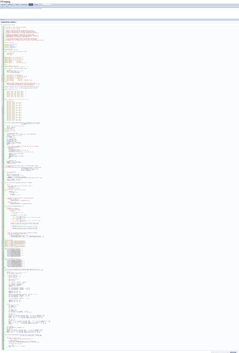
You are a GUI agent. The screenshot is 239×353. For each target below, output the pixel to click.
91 (2, 99)
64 (2, 77)
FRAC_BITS (22, 189)
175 (2, 167)
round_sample (18, 51)
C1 (26, 295)
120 (2, 122)
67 (2, 79)
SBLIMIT (17, 315)
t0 (11, 272)
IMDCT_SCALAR (19, 223)
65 (2, 78)
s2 (23, 272)
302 (2, 270)
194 (2, 182)
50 (2, 66)
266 (2, 240)
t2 (15, 272)
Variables (16, 8)
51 (2, 66)
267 (2, 241)
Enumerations (25, 8)
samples (37, 123)
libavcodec (2, 19)
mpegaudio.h (12, 47)
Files (9, 8)
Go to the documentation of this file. (8, 24)
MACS (10, 140)
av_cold (6, 182)
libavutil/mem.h (13, 44)
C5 (26, 298)
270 (2, 244)
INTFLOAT (17, 86)
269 (2, 243)
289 (2, 259)
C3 (34, 294)
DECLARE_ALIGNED (8, 86)
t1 (13, 272)
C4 (27, 289)
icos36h (17, 259)
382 (2, 334)
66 (2, 79)
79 (2, 89)
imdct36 (12, 270)
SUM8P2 (10, 150)
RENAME (21, 86)
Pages (40, 8)
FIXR (8, 249)
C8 (27, 288)
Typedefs (20, 8)
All (0, 8)
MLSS (10, 142)
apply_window (15, 177)
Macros (34, 8)
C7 (26, 295)
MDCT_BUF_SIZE (35, 86)
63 (2, 76)
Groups (37, 8)
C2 (27, 287)
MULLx (12, 312)
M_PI (27, 217)
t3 (17, 272)
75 (2, 86)
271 (2, 244)
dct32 (13, 176)
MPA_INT (16, 87)
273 (2, 246)
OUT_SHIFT (20, 70)
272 (2, 245)
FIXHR (29, 226)
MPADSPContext (24, 167)
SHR (17, 283)
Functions (12, 8)
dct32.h (11, 45)
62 (2, 75)
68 (2, 80)
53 (2, 68)
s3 (25, 272)
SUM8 (8, 140)
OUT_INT (33, 123)
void (22, 206)
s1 (21, 272)
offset (10, 172)
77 (2, 87)
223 (2, 206)
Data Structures (4, 8)
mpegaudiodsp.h (13, 46)
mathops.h (12, 45)
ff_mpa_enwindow (14, 188)
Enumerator (30, 8)
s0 (19, 272)
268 (2, 242)
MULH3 (12, 287)
